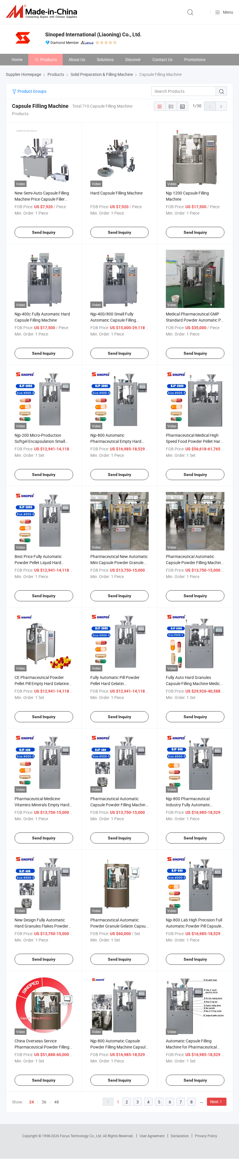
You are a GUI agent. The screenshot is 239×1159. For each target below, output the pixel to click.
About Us (76, 59)
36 (44, 1102)
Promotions (194, 59)
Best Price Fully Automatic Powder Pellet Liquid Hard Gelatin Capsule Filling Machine (43, 562)
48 (56, 1102)
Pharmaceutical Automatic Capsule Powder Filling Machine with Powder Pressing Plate (118, 805)
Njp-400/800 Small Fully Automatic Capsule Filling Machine (113, 320)
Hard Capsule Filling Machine (116, 193)
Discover (133, 59)
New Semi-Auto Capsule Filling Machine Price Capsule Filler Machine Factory (42, 199)
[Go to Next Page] (221, 106)
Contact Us (162, 59)
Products (48, 59)
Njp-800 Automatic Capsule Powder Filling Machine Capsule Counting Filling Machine (118, 1047)
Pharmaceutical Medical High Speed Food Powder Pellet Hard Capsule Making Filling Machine (194, 441)
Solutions (105, 59)
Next (214, 1101)
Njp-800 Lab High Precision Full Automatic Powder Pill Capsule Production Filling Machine (194, 926)
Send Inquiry (43, 232)
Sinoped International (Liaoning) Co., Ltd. (93, 34)
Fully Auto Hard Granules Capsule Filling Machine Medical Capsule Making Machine (194, 683)
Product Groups (31, 91)
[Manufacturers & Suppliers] (42, 11)
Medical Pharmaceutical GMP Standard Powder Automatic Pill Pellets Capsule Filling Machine (195, 320)
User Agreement (152, 1135)
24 (31, 1102)
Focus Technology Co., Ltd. (81, 1135)
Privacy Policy (206, 1135)
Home (17, 59)
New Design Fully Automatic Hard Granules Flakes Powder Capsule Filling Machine (41, 926)
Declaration (180, 1135)
